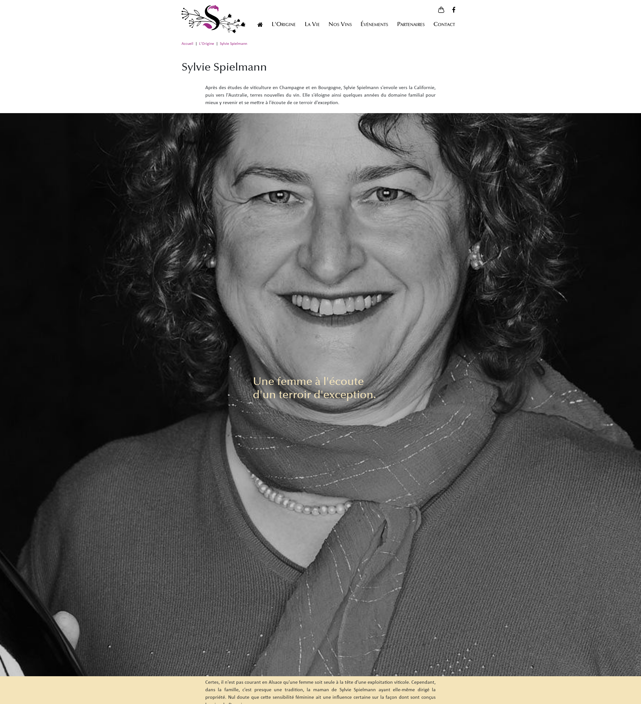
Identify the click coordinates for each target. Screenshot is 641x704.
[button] (441, 10)
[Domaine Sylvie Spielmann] (260, 24)
